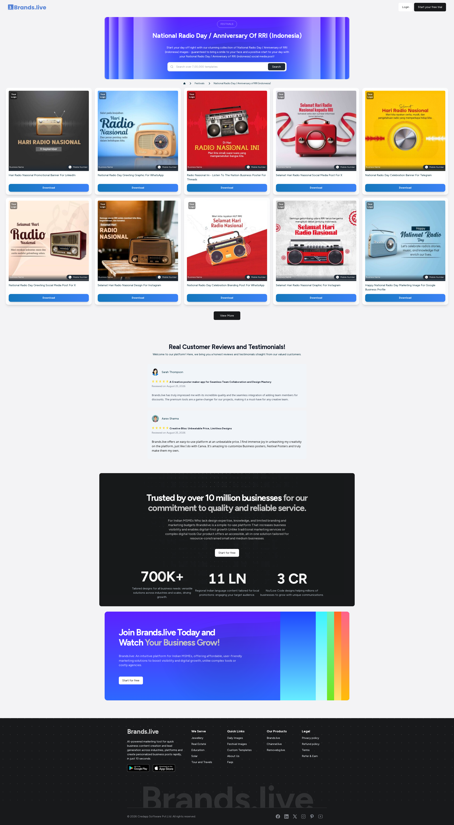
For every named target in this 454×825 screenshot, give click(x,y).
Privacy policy (310, 738)
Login (405, 7)
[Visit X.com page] (297, 816)
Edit (41, 136)
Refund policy (310, 744)
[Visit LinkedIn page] (288, 816)
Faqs (230, 762)
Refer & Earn (310, 756)
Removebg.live (276, 750)
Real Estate (198, 744)
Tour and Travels (201, 762)
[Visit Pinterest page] (314, 816)
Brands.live (143, 731)
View (54, 136)
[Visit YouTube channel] (322, 816)
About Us (233, 756)
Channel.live (274, 744)
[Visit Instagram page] (305, 816)
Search (276, 66)
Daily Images (235, 738)
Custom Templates (239, 750)
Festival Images (237, 744)
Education (197, 750)
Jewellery (197, 738)
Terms (306, 750)
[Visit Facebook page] (280, 816)
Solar (194, 756)
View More (227, 315)
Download (49, 187)
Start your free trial (430, 7)
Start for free (227, 552)
